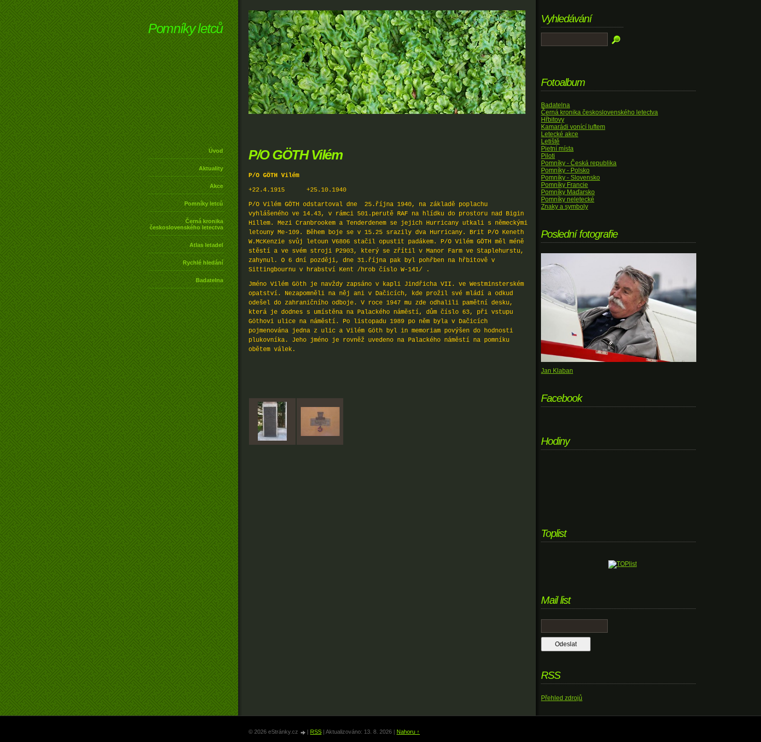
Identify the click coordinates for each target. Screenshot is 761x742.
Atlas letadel (206, 245)
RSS (315, 732)
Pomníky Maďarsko (568, 192)
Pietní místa (557, 148)
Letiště (550, 141)
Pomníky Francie (564, 184)
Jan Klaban (557, 370)
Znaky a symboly (564, 206)
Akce (216, 186)
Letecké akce (559, 134)
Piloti (548, 155)
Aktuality (211, 168)
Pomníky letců (185, 28)
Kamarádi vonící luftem (573, 126)
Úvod (216, 151)
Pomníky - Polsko (565, 170)
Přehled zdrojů (561, 698)
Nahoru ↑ (408, 732)
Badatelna (209, 280)
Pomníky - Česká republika (579, 163)
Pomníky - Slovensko (570, 177)
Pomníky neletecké (567, 199)
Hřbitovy (552, 119)
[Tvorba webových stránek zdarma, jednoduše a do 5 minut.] (303, 732)
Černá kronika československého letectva (186, 224)
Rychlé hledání (203, 262)
